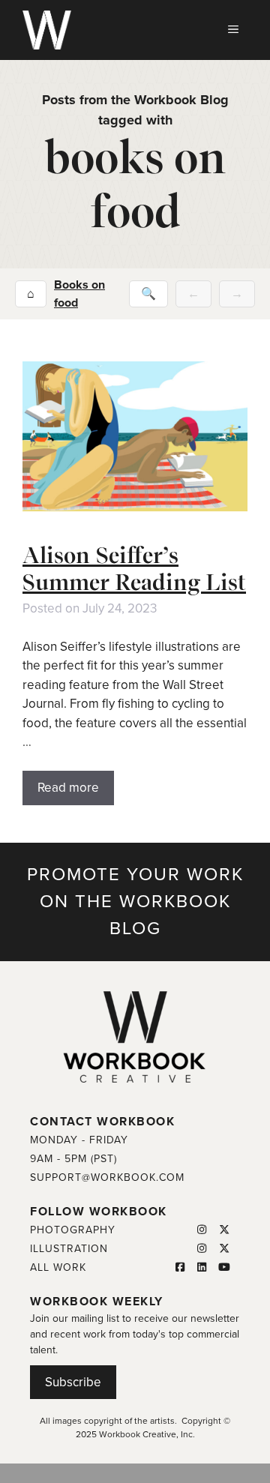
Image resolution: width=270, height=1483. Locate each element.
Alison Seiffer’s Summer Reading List (134, 568)
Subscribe (73, 1382)
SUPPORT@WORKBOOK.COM (107, 1177)
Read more (68, 787)
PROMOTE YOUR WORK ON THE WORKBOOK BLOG (135, 901)
